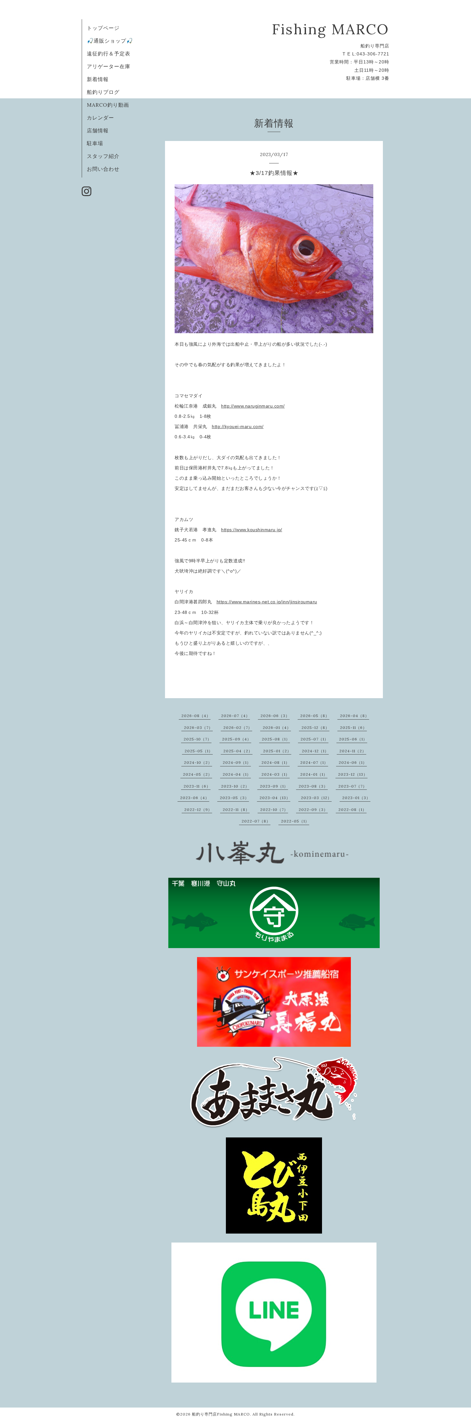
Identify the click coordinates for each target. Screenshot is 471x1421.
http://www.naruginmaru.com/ (253, 406)
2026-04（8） (354, 715)
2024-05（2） (197, 774)
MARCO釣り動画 (108, 105)
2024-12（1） (315, 750)
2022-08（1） (352, 809)
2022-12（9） (198, 809)
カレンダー (100, 117)
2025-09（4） (236, 739)
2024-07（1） (314, 762)
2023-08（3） (313, 786)
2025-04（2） (237, 750)
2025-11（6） (353, 727)
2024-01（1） (313, 774)
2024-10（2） (198, 762)
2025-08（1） (276, 739)
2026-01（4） (277, 727)
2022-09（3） (313, 809)
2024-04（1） (237, 774)
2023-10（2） (235, 786)
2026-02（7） (237, 727)
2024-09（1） (237, 762)
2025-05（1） (199, 750)
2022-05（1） (295, 821)
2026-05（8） (314, 715)
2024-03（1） (275, 774)
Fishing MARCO (330, 29)
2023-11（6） (197, 786)
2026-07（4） (235, 715)
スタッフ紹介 (103, 156)
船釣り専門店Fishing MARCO (221, 1414)
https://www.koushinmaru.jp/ (251, 529)
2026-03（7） (198, 727)
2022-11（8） (236, 809)
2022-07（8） (256, 821)
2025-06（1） (353, 739)
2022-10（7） (274, 809)
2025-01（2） (277, 750)
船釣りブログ (103, 92)
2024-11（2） (352, 750)
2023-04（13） (275, 797)
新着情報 (98, 79)
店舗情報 (98, 130)
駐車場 (95, 143)
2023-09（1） (274, 786)
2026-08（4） (196, 715)
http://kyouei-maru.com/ (238, 426)
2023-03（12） (316, 797)
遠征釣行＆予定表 (108, 53)
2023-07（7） (352, 786)
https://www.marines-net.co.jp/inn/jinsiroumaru (267, 601)
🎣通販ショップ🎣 (110, 40)
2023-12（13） (353, 774)
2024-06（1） (353, 762)
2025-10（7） (197, 739)
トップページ (103, 28)
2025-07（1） (314, 739)
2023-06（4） (194, 797)
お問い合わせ (103, 169)
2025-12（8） (315, 727)
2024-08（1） (275, 762)
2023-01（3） (356, 797)
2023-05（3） (234, 797)
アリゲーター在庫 (108, 66)
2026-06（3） (275, 715)
